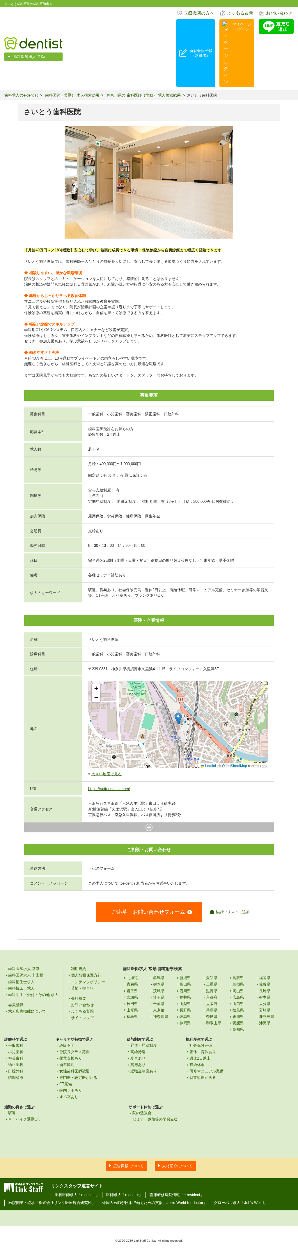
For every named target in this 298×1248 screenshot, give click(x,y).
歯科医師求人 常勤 (29, 57)
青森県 (132, 984)
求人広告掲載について (27, 1011)
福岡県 (264, 978)
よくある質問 (240, 12)
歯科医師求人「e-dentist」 (77, 1195)
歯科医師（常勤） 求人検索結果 (72, 95)
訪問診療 (15, 1077)
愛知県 (211, 978)
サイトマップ (82, 1018)
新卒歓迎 (66, 1065)
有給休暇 (197, 1065)
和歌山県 (213, 1023)
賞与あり (138, 1065)
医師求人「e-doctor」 (124, 1195)
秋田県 (132, 1004)
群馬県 (158, 978)
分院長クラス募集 (74, 1052)
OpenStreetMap (234, 765)
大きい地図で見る (106, 774)
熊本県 (264, 997)
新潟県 (185, 978)
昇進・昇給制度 (143, 1045)
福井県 (185, 997)
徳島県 (238, 1010)
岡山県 (238, 991)
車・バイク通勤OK (24, 1119)
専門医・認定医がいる (78, 1077)
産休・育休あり (202, 1052)
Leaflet (210, 765)
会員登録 (15, 1005)
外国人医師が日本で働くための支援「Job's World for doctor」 (154, 1202)
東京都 (158, 1010)
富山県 (185, 984)
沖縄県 (264, 1023)
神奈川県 (160, 1016)
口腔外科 (15, 1071)
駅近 (12, 1113)
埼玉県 (158, 997)
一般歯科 (15, 1045)
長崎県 (264, 991)
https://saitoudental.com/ (109, 789)
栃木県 (158, 984)
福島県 (132, 1016)
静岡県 (185, 1023)
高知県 (238, 1029)
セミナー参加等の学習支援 (155, 1119)
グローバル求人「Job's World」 (240, 1202)
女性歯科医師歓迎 (74, 1071)
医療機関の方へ (199, 12)
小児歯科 (15, 1052)
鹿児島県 (266, 1016)
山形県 (132, 1010)
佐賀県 (264, 984)
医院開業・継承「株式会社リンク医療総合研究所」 (51, 1202)
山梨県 (185, 1004)
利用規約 (78, 969)
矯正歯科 (15, 1065)
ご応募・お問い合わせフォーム (148, 912)
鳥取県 (238, 978)
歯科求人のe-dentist (21, 95)
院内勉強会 (141, 1113)
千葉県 (158, 1004)
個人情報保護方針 (86, 975)
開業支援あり (70, 1058)
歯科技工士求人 (21, 988)
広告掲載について (128, 1166)
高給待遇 (138, 1052)
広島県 (238, 997)
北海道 (132, 978)
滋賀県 (211, 991)
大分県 (264, 1004)
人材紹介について (177, 1166)
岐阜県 (185, 1016)
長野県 (185, 1010)
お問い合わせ (279, 12)
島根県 (238, 984)
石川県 (185, 991)
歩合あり (138, 1058)
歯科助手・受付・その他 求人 (33, 995)
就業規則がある (202, 1077)
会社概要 (78, 998)
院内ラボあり (70, 1090)
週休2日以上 (199, 1058)
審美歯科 (15, 1058)
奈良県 (211, 1016)
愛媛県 (238, 1023)
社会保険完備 (200, 1045)
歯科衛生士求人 (21, 982)
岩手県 (132, 991)
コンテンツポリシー (88, 982)
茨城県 (158, 991)
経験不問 (66, 1045)
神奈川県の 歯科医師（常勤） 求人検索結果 (144, 95)
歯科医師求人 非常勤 (25, 975)
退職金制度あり (143, 1071)
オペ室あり (68, 1097)
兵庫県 (211, 1010)
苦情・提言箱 (82, 988)
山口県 (238, 1004)
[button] (178, 718)
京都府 (211, 997)
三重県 (211, 984)
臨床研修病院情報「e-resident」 (177, 1195)
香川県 (238, 1016)
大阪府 (211, 1004)
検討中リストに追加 (233, 912)
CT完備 (65, 1084)
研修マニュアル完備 (206, 1071)
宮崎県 (264, 1010)
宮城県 (132, 997)
